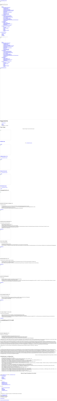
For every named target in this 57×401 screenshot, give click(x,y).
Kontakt (4, 66)
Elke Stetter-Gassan (3, 185)
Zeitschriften (3, 389)
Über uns (3, 61)
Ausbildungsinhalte (5, 8)
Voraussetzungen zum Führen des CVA (8, 10)
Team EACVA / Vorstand (6, 26)
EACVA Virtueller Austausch (7, 18)
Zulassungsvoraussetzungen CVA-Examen (8, 45)
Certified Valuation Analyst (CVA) (6, 7)
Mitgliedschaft (3, 57)
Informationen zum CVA (6, 43)
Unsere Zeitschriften (5, 63)
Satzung (4, 29)
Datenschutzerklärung (4, 382)
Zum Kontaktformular (3, 375)
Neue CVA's (5, 48)
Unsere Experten (5, 20)
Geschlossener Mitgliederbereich (7, 25)
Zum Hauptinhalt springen (3, 0)
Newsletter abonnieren (4, 390)
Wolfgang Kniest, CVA (4, 156)
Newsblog (4, 27)
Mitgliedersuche (5, 24)
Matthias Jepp (2, 141)
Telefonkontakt (4, 33)
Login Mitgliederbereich (3, 32)
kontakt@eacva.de (4, 374)
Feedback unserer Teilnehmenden (7, 12)
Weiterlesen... (2, 209)
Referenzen (4, 21)
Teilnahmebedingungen (6, 14)
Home (2, 6)
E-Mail (3, 34)
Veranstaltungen (4, 50)
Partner (4, 28)
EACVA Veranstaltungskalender (7, 15)
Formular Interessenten (6, 13)
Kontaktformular (2, 398)
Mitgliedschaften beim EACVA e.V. (7, 59)
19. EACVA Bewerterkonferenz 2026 (8, 52)
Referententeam (5, 11)
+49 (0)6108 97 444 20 (4, 157)
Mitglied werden (5, 22)
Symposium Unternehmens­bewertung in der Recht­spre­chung (10, 19)
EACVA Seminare (5, 17)
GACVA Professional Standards (6, 387)
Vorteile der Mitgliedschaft (6, 23)
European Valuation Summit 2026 (7, 54)
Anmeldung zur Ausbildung (6, 9)
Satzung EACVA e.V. (4, 383)
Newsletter (3, 35)
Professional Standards (6, 30)
